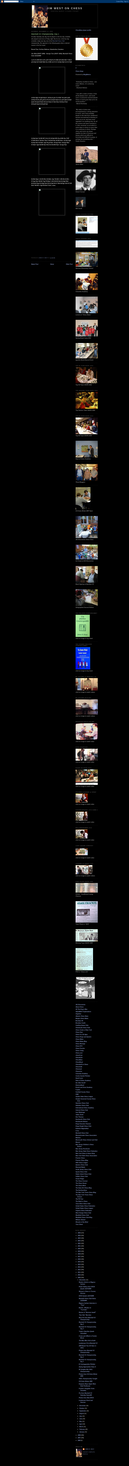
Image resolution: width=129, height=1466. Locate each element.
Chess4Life (79, 1057)
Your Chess (79, 1224)
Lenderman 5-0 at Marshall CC (88, 1343)
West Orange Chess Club (83, 1213)
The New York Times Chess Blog (86, 1192)
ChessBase (79, 1060)
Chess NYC (79, 1046)
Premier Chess (80, 1158)
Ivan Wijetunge (80, 1112)
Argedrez (78, 1014)
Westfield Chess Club (82, 1215)
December (82, 1280)
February (82, 1429)
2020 (79, 1248)
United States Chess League (84, 1208)
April (81, 1424)
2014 (79, 1264)
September (82, 1411)
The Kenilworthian (81, 1190)
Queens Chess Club (82, 1165)
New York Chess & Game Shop (85, 1153)
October (82, 1408)
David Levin (79, 1078)
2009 (79, 1277)
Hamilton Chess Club (82, 1103)
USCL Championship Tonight (88, 1378)
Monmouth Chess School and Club (86, 1140)
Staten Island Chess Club (83, 1174)
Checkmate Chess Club (83, 1027)
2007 (79, 1438)
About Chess (80, 1007)
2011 (79, 1272)
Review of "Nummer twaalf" (87, 1312)
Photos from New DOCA (86, 1398)
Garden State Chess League (84, 1096)
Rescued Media (80, 1167)
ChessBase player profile (83, 30)
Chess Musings (80, 1043)
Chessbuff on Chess (82, 1064)
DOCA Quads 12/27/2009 (86, 1296)
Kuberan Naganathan (82, 1128)
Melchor (78, 1137)
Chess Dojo (79, 1032)
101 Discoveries (80, 1004)
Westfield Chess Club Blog (84, 1217)
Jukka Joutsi (79, 1114)
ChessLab (79, 1069)
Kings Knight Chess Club (83, 1126)
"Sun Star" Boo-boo (85, 1315)
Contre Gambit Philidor (83, 1076)
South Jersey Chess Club (83, 1169)
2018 (79, 1254)
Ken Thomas (79, 1117)
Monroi (78, 1142)
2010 (79, 1275)
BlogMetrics (87, 74)
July (80, 1416)
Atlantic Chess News (82, 1016)
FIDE (77, 1094)
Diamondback (80, 1085)
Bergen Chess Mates (82, 1018)
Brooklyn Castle (80, 1023)
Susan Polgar (80, 1178)
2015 (79, 1262)
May (80, 1421)
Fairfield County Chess (83, 1092)
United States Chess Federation (85, 1206)
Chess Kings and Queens (83, 1037)
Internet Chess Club (82, 1110)
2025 (79, 1235)
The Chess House (81, 1183)
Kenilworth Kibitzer (82, 1121)
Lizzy (77, 1130)
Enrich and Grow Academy (84, 1087)
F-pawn (78, 1089)
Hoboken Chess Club (82, 1105)
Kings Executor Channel (83, 1124)
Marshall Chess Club (58, 41)
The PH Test (79, 1199)
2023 (79, 1240)
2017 (79, 1256)
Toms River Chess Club (83, 1203)
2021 (79, 1246)
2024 (79, 1238)
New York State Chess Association (86, 1155)
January (82, 1432)
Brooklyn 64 (79, 1021)
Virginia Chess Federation (84, 1210)
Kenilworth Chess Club (83, 1119)
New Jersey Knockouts (83, 1149)
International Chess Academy (85, 1108)
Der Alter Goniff (80, 1083)
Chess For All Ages (82, 1034)
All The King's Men (81, 1009)
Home (52, 264)
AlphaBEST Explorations (83, 1011)
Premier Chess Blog (82, 1160)
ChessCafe (79, 1066)
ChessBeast (79, 1062)
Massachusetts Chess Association (86, 1135)
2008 (79, 1435)
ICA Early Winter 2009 (85, 1381)
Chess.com (79, 1053)
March (81, 1426)
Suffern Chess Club (82, 1176)
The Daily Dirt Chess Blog (84, 1188)
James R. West (89, 1449)
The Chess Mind (81, 1185)
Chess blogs (79, 71)
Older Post (69, 264)
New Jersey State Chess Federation (86, 1151)
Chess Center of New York (84, 1030)
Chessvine (79, 1071)
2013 (79, 1267)
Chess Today (80, 1050)
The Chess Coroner (82, 1181)
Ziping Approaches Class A (87, 1367)
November (82, 1405)
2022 (79, 1243)
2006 (79, 1440)
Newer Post (34, 264)
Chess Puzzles (80, 1048)
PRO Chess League (82, 1162)
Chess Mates (79, 1039)
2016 (79, 1259)
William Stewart (80, 1219)
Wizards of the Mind (82, 1222)
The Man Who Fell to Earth (87, 1340)
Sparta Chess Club (81, 1172)
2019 (79, 1251)
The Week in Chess (81, 1201)
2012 (79, 1269)
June (81, 1419)
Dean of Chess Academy (83, 1080)
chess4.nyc (79, 1055)
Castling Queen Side (82, 1025)
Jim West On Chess (64, 8)
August (81, 1413)
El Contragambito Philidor (87, 1364)
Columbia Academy (82, 1073)
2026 (79, 1233)
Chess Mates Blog (81, 1041)
